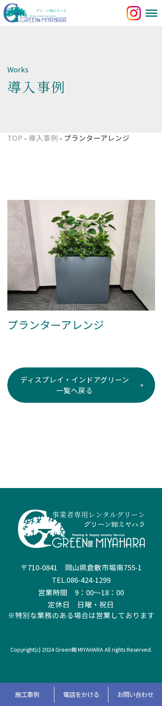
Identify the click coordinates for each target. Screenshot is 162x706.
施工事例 (27, 694)
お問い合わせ (135, 694)
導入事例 (43, 138)
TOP (14, 138)
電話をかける (81, 694)
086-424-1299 (89, 580)
